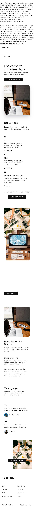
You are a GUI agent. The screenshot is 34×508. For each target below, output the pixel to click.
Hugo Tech (6, 47)
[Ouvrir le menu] (31, 47)
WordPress (29, 505)
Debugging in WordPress (8, 15)
